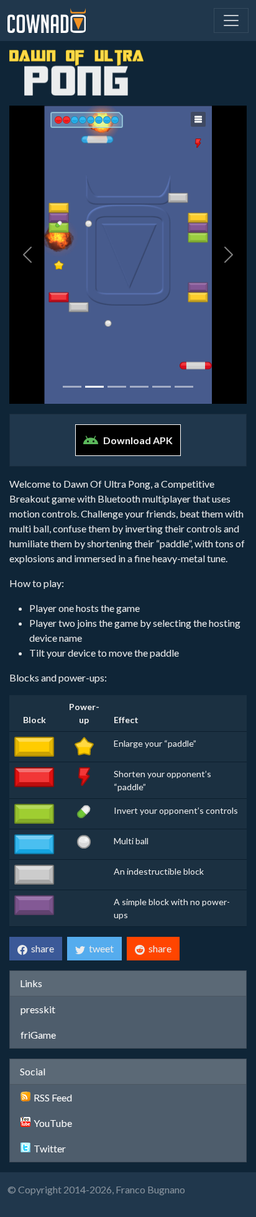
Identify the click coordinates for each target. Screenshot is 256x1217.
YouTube (53, 1123)
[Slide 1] (72, 387)
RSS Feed (53, 1097)
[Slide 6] (184, 387)
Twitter (50, 1148)
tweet (99, 948)
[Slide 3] (116, 387)
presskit (38, 1009)
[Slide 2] (94, 387)
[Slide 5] (161, 387)
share (40, 948)
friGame (38, 1035)
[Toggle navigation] (231, 20)
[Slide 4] (139, 387)
